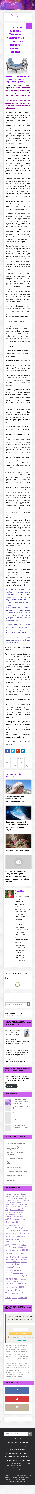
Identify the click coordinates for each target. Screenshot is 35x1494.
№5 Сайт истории (10, 1457)
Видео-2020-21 (21, 1204)
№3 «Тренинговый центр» (17, 1449)
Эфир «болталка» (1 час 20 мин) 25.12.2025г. (21, 1126)
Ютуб (28, 1460)
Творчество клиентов (16, 1283)
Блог (12, 1439)
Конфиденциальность (13, 1446)
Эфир (14, 1119)
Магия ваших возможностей (12, 1240)
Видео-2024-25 (22, 1206)
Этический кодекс (12, 1442)
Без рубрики (11, 1181)
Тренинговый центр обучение (16, 1295)
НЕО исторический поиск (11, 1250)
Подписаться (11, 1086)
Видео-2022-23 (10, 1206)
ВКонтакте (8, 1460)
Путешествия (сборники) (23, 1457)
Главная (8, 1439)
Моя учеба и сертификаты (15, 1245)
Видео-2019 (9, 1204)
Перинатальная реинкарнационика (16, 1261)
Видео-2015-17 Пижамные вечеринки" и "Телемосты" (17, 1198)
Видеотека (26, 1439)
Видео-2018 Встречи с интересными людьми (17, 1201)
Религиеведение (18, 1273)
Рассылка (19, 1267)
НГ (13, 1112)
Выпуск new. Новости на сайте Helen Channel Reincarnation (20, 1101)
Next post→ (23, 997)
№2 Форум (24, 1446)
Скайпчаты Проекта (11, 1276)
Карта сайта (18, 1439)
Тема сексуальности (11, 1287)
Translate (19, 1015)
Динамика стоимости (19, 1219)
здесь (25, 81)
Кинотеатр (15, 1233)
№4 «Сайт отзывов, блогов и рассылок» (17, 1453)
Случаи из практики (16, 1277)
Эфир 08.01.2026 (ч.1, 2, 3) (20, 1107)
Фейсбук (15, 1460)
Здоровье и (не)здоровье (16, 1227)
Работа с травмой (13, 1266)
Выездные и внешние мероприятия (14, 1213)
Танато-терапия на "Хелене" (14, 1281)
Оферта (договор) (23, 1442)
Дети (8, 1218)
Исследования (12, 1230)
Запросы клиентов (13, 1225)
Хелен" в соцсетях (9, 1300)
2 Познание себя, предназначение (13, 1148)
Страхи (24, 1279)
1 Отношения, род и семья (16, 1143)
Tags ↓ (28, 766)
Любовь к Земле (19, 1236)
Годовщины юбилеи (18, 1216)
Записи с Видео (14, 1222)
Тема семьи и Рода (14, 1288)
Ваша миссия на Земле (15, 1195)
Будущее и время (12, 1194)
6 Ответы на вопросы (21, 762)
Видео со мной (14, 1209)
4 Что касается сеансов (15, 1158)
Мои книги (15, 1244)
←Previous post (12, 997)
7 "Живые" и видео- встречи (17, 1171)
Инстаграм (22, 1460)
